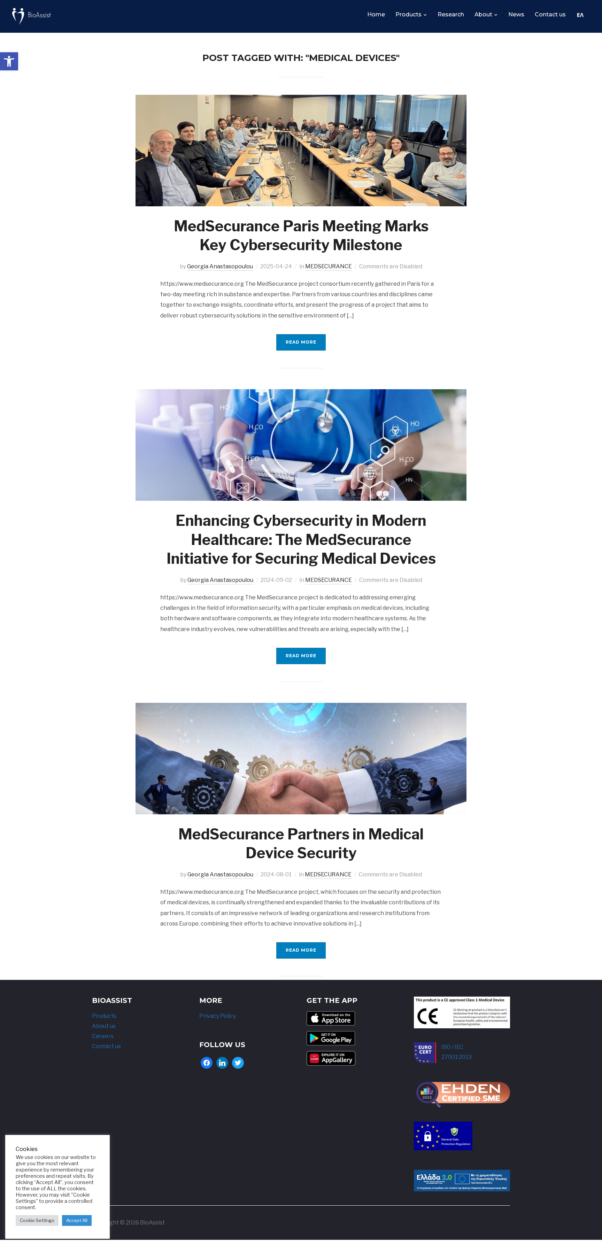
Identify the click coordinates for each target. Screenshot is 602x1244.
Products (408, 14)
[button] (9, 61)
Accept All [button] (76, 1220)
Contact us (550, 14)
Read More (301, 342)
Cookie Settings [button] (37, 1220)
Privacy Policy (217, 1016)
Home (376, 14)
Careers (103, 1036)
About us (104, 1026)
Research (451, 14)
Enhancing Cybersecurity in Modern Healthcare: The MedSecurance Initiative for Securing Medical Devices (301, 539)
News (516, 14)
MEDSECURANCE (328, 266)
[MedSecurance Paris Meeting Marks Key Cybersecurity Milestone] (301, 99)
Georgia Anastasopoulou (220, 266)
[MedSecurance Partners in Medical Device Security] (301, 707)
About (483, 14)
